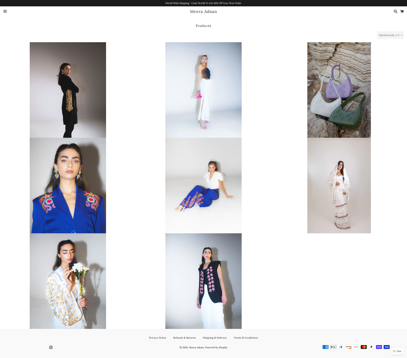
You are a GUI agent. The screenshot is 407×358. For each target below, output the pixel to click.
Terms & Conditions (246, 337)
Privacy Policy (157, 337)
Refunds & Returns (184, 337)
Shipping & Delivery (215, 337)
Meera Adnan (203, 11)
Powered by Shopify (216, 347)
